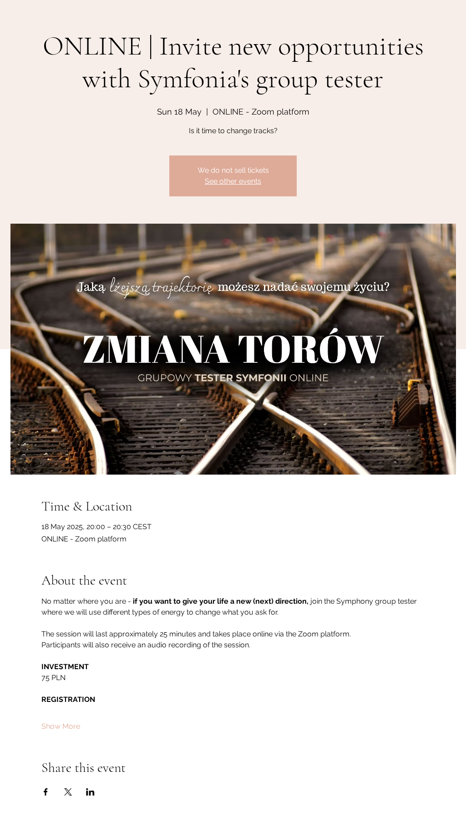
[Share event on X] (68, 792)
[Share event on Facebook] (45, 792)
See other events (233, 181)
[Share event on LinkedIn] (90, 792)
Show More (60, 726)
